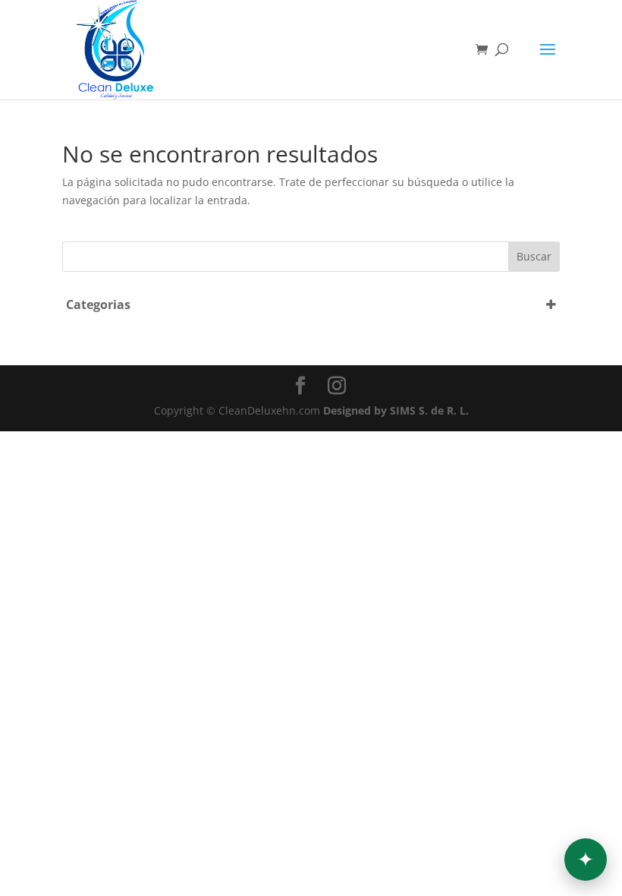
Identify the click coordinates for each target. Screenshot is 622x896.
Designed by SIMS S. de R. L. (396, 410)
